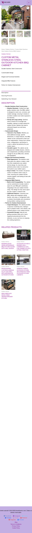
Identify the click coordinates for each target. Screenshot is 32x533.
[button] (28, 8)
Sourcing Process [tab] (6, 95)
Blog (16, 522)
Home (3, 49)
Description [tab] (4, 92)
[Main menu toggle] (29, 2)
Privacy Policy (16, 526)
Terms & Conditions (16, 524)
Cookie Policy (16, 528)
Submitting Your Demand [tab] (8, 99)
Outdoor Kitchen (10, 49)
